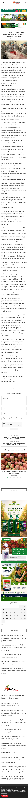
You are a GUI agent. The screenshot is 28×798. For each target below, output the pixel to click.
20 (14, 615)
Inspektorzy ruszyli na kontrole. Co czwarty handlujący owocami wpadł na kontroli (13, 670)
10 (3, 612)
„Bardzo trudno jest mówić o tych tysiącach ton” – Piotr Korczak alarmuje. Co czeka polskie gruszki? (13, 769)
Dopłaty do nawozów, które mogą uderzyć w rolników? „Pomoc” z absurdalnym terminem (13, 759)
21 (17, 615)
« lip (2, 624)
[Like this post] (16, 388)
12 (10, 612)
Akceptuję (5, 795)
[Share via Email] (22, 388)
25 (7, 618)
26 (10, 618)
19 (10, 615)
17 (3, 615)
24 (3, 618)
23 (25, 615)
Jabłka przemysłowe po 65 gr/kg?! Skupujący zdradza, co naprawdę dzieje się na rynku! (13, 647)
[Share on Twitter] (19, 388)
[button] (2, 465)
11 (7, 612)
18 (7, 615)
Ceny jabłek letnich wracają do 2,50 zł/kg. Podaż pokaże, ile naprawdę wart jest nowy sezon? (13, 638)
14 (17, 612)
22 (21, 615)
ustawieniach (4, 793)
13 (14, 612)
